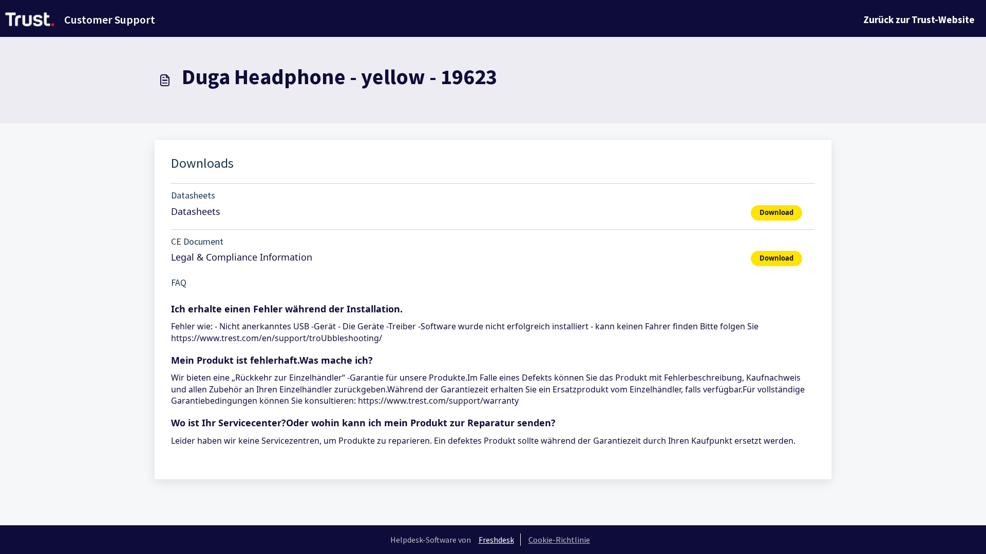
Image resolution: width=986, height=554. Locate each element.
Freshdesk (496, 540)
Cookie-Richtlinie (559, 540)
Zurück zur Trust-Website (919, 19)
